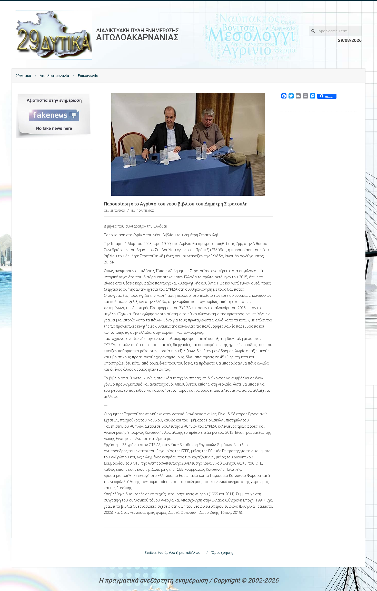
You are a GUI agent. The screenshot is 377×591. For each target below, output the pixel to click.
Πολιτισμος (145, 210)
